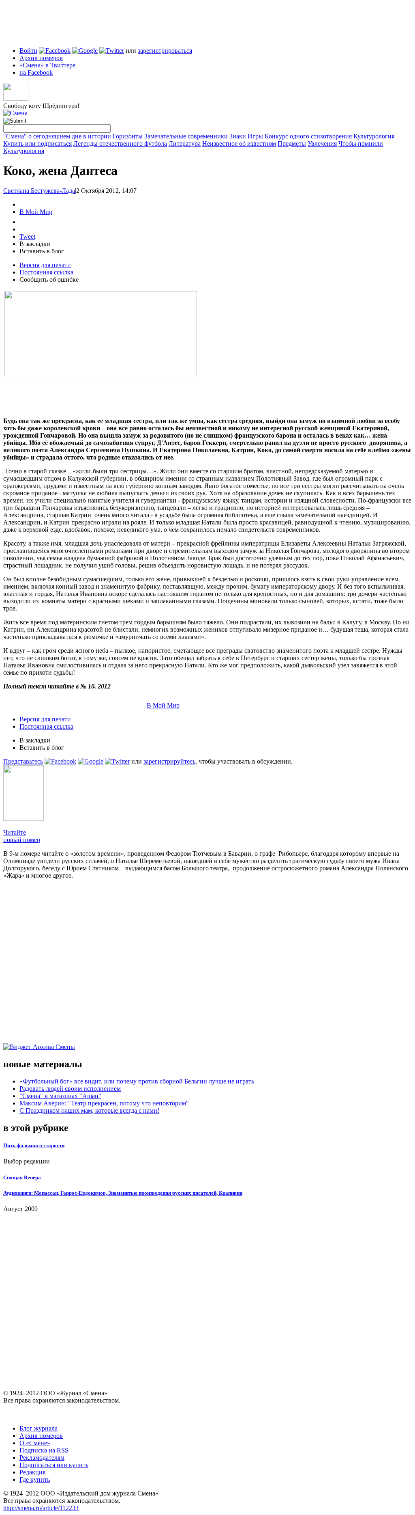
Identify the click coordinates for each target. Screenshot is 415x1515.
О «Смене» (34, 1442)
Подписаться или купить (53, 1464)
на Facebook (36, 72)
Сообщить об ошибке (49, 279)
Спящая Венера (22, 1177)
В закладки (34, 243)
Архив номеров (41, 57)
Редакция (32, 1472)
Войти (28, 50)
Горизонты (128, 136)
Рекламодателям (41, 1457)
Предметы (292, 143)
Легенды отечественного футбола (120, 143)
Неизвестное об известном (239, 143)
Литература (185, 143)
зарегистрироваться (165, 50)
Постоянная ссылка (46, 272)
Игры (255, 136)
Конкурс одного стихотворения (308, 136)
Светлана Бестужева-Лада (39, 190)
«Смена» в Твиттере (47, 65)
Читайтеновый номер (21, 836)
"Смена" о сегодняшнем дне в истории (57, 136)
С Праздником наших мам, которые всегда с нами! (89, 1110)
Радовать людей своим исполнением (70, 1088)
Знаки (237, 136)
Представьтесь (23, 761)
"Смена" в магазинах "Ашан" (60, 1095)
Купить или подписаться (37, 143)
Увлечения (322, 143)
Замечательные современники (186, 136)
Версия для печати (45, 264)
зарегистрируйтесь (169, 761)
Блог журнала (38, 1428)
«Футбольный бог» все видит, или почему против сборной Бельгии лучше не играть (136, 1081)
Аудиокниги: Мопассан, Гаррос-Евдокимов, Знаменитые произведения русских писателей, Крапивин (122, 1193)
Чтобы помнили (360, 143)
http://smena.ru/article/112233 (41, 1507)
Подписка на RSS (43, 1450)
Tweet (27, 236)
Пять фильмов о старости (33, 1145)
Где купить (34, 1479)
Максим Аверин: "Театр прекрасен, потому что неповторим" (104, 1103)
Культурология (373, 136)
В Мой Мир (35, 211)
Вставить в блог (41, 251)
